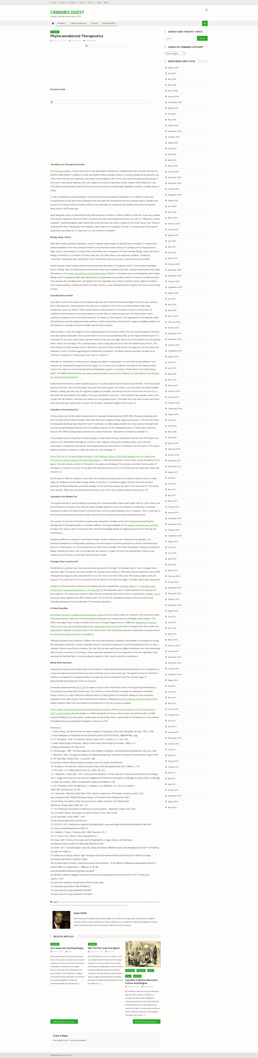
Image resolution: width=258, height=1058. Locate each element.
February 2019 (174, 391)
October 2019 (173, 345)
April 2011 (172, 784)
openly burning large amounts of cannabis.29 (73, 634)
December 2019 (174, 333)
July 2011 (172, 772)
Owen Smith (76, 40)
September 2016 (175, 535)
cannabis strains (92, 901)
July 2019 (172, 362)
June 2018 (172, 425)
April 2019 (172, 379)
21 (62, 532)
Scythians (111, 905)
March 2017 (173, 501)
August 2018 (173, 414)
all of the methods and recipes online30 (136, 699)
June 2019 (172, 368)
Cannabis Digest (67, 12)
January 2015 (173, 651)
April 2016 (172, 564)
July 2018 (172, 420)
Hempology (144, 901)
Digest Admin (149, 986)
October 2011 (173, 766)
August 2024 (173, 125)
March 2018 (173, 443)
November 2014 (174, 662)
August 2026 (173, 67)
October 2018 (173, 402)
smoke (118, 905)
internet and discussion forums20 (143, 525)
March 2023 (173, 165)
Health (124, 901)
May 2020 (172, 304)
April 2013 (172, 726)
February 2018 (174, 449)
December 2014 (174, 657)
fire (120, 901)
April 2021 (172, 252)
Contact (94, 23)
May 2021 (172, 246)
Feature (62, 2)
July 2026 (172, 73)
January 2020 (173, 327)
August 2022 (173, 200)
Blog (151, 970)
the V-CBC (81, 687)
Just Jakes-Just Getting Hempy (66, 948)
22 (71, 554)
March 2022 (173, 217)
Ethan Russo (113, 901)
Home (54, 2)
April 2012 (172, 755)
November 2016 (174, 524)
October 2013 (173, 714)
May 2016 (172, 558)
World (106, 2)
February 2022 (174, 223)
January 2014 (173, 709)
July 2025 (172, 113)
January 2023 (173, 171)
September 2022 (175, 194)
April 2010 (172, 807)
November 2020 (174, 275)
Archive (55, 32)
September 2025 (175, 102)
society (124, 905)
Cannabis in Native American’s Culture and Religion (141, 981)
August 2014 (173, 680)
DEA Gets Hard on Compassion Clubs (66, 1021)
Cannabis (69, 901)
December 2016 (174, 518)
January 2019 (173, 397)
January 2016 (173, 581)
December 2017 (174, 460)
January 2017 (173, 512)
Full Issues (72, 2)
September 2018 (175, 408)
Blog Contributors (79, 23)
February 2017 (174, 506)
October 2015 (173, 599)
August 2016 (173, 541)
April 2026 (172, 84)
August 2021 (173, 235)
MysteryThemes (66, 1055)
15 (60, 471)
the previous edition (62, 171)
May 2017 (172, 489)
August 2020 (173, 293)
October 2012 (173, 743)
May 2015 (172, 628)
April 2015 (172, 633)
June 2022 (172, 206)
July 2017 (172, 477)
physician (103, 905)
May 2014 (172, 697)
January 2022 (173, 229)
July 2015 (172, 616)
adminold (110, 951)
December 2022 (174, 177)
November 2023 (174, 131)
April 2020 (172, 310)
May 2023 (172, 154)
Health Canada (133, 901)
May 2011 (172, 778)
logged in (67, 1040)
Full (128, 976)
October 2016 (173, 529)
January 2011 (173, 790)
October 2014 (173, 668)
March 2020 (173, 316)
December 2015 (174, 587)
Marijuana (85, 905)
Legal (99, 2)
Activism (130, 970)
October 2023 (173, 136)
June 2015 (172, 622)
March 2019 (173, 385)
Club (101, 901)
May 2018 (172, 431)
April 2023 (172, 160)
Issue (68, 905)
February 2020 (174, 321)
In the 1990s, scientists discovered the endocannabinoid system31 (80, 709)
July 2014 (172, 686)
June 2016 (172, 553)
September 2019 (175, 350)
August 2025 (173, 108)
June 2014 (172, 691)
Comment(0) (91, 40)
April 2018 (172, 437)
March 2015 (173, 639)
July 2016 (172, 547)
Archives (61, 23)
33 (149, 713)
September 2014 (175, 674)
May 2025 (172, 119)
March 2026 (173, 90)
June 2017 (172, 483)
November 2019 (174, 339)
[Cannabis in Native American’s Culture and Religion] (142, 954)
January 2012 (173, 761)
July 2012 (172, 749)
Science (91, 2)
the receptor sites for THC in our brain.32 (134, 709)
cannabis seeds (79, 901)
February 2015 (174, 645)
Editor (70, 951)
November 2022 (174, 183)
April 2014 (172, 703)
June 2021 (172, 241)
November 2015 (174, 593)
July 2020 (172, 298)
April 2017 (172, 495)
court (106, 901)
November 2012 (174, 738)
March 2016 (173, 570)
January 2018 (173, 454)
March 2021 (173, 258)
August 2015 (173, 610)
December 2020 (174, 269)
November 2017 (174, 466)
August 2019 (173, 356)
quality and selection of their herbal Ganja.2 (87, 273)
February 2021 (174, 264)
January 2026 (173, 96)
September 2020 (175, 287)
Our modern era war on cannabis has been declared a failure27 (78, 614)
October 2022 (173, 188)
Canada (82, 2)
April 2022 (172, 212)
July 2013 (172, 720)
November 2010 (174, 795)
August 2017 (173, 472)
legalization (75, 905)
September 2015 (175, 605)
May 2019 (172, 373)
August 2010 (173, 801)
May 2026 (172, 79)
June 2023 (172, 148)
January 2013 (173, 732)
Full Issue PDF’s (109, 23)
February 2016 (174, 576)
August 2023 (173, 142)
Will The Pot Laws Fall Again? (104, 948)
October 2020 (173, 281)
